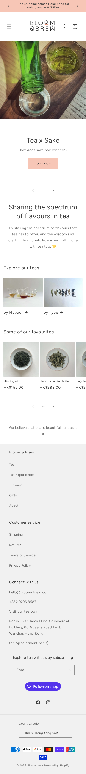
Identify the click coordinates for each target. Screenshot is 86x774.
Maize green (11, 381)
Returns (15, 545)
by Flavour (13, 312)
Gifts (13, 495)
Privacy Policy (20, 566)
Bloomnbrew (35, 765)
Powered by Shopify (56, 765)
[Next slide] (53, 190)
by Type (51, 312)
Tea (12, 464)
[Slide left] (33, 407)
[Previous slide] (33, 190)
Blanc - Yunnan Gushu (55, 381)
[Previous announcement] (8, 6)
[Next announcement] (77, 6)
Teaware (15, 485)
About (14, 506)
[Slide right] (53, 407)
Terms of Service (22, 555)
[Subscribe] (69, 670)
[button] (9, 26)
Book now (43, 163)
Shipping (16, 534)
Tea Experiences (22, 475)
